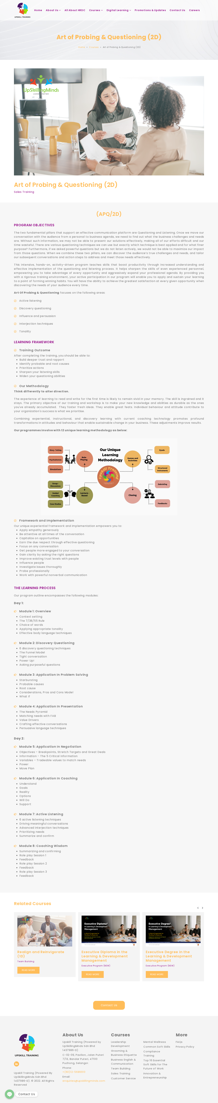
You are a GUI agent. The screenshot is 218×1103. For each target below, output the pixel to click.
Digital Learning (118, 10)
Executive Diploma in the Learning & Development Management (40, 956)
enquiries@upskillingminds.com (84, 1081)
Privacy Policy (185, 1046)
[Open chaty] (9, 1094)
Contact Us (177, 10)
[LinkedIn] (16, 1064)
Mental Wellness (154, 1042)
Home (38, 10)
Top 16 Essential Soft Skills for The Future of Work (155, 1064)
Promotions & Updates (150, 10)
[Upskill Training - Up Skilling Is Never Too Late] (22, 10)
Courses (94, 10)
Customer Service (123, 1078)
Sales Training (24, 192)
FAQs (179, 1042)
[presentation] (197, 907)
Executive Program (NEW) (31, 965)
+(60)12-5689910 (74, 1072)
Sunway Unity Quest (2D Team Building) (168, 950)
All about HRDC (75, 10)
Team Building (154, 958)
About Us (52, 10)
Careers (194, 10)
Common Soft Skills (156, 1046)
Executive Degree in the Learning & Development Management (105, 956)
